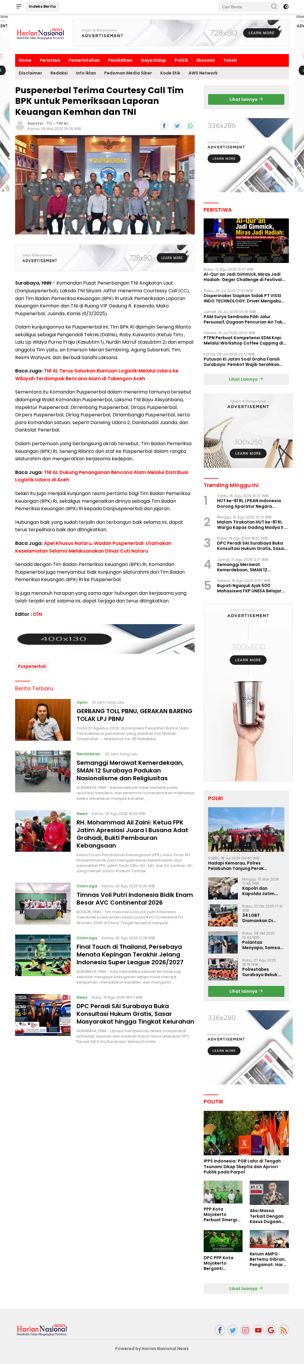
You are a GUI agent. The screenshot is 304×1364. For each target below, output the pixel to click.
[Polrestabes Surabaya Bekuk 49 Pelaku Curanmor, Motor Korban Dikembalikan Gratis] (223, 969)
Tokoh (230, 60)
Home (25, 60)
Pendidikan (120, 60)
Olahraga (87, 886)
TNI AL (62, 123)
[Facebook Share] (164, 125)
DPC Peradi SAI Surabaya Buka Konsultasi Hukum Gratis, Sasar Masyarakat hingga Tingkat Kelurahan (135, 1014)
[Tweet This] (177, 125)
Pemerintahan (84, 60)
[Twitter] (233, 1330)
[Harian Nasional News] (42, 1330)
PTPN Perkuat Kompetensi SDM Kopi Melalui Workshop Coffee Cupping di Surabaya (243, 340)
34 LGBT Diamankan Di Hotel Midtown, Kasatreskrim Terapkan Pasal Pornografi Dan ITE (262, 918)
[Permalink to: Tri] (20, 125)
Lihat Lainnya (244, 379)
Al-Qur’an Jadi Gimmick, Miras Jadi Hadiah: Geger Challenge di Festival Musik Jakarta (243, 277)
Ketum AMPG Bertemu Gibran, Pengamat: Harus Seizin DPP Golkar (269, 1259)
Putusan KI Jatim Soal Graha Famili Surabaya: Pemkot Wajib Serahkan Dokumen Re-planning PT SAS (242, 361)
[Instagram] (245, 1330)
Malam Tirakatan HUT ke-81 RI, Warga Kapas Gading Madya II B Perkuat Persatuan (252, 524)
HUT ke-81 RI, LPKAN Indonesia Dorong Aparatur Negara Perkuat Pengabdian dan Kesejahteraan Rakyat (249, 503)
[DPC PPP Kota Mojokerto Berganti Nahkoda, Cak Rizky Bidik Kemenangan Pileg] (223, 1241)
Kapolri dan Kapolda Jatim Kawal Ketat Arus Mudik (261, 891)
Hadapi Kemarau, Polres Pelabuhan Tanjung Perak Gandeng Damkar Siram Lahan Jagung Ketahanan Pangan (241, 865)
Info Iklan (86, 73)
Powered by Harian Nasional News (152, 1349)
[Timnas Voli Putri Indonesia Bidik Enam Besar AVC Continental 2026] (43, 904)
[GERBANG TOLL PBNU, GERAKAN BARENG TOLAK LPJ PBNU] (43, 720)
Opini (82, 702)
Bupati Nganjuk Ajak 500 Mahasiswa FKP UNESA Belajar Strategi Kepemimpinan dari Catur (249, 588)
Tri (49, 123)
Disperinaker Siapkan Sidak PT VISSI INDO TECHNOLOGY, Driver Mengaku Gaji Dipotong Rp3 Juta (242, 298)
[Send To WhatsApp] (190, 125)
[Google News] (271, 1330)
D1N (37, 614)
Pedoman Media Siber (128, 73)
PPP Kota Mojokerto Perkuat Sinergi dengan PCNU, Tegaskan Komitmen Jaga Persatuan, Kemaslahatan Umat (221, 1214)
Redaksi (59, 73)
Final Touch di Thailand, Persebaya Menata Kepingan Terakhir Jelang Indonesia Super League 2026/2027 (130, 954)
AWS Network (203, 73)
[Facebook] (220, 1330)
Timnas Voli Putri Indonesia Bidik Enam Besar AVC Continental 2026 (135, 899)
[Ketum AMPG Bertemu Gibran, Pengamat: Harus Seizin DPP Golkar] (269, 1239)
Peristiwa (50, 60)
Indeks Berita (42, 6)
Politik (181, 60)
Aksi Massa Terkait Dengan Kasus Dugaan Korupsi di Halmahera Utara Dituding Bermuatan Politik (269, 1216)
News (82, 813)
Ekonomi (206, 60)
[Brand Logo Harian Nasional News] (40, 34)
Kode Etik (170, 73)
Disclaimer (30, 73)
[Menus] (18, 7)
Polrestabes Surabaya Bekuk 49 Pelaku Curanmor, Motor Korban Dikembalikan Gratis (263, 972)
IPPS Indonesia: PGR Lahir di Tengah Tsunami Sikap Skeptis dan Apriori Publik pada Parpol (242, 1166)
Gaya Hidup (153, 60)
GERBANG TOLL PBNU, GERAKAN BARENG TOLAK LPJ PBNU (134, 715)
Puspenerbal (32, 666)
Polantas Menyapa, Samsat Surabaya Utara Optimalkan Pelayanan (262, 945)
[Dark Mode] (286, 7)
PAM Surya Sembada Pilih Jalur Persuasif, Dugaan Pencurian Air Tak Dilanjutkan (243, 319)
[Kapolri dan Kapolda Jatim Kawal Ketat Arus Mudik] (223, 888)
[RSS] (284, 1330)
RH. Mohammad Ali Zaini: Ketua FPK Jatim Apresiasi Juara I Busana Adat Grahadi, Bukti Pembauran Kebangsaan (132, 834)
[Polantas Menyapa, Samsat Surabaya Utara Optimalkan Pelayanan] (223, 942)
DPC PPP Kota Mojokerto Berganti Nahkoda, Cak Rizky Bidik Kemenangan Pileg (219, 1263)
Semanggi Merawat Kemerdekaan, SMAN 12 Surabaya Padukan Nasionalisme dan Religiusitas (130, 770)
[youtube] (258, 1330)
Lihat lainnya (243, 99)
